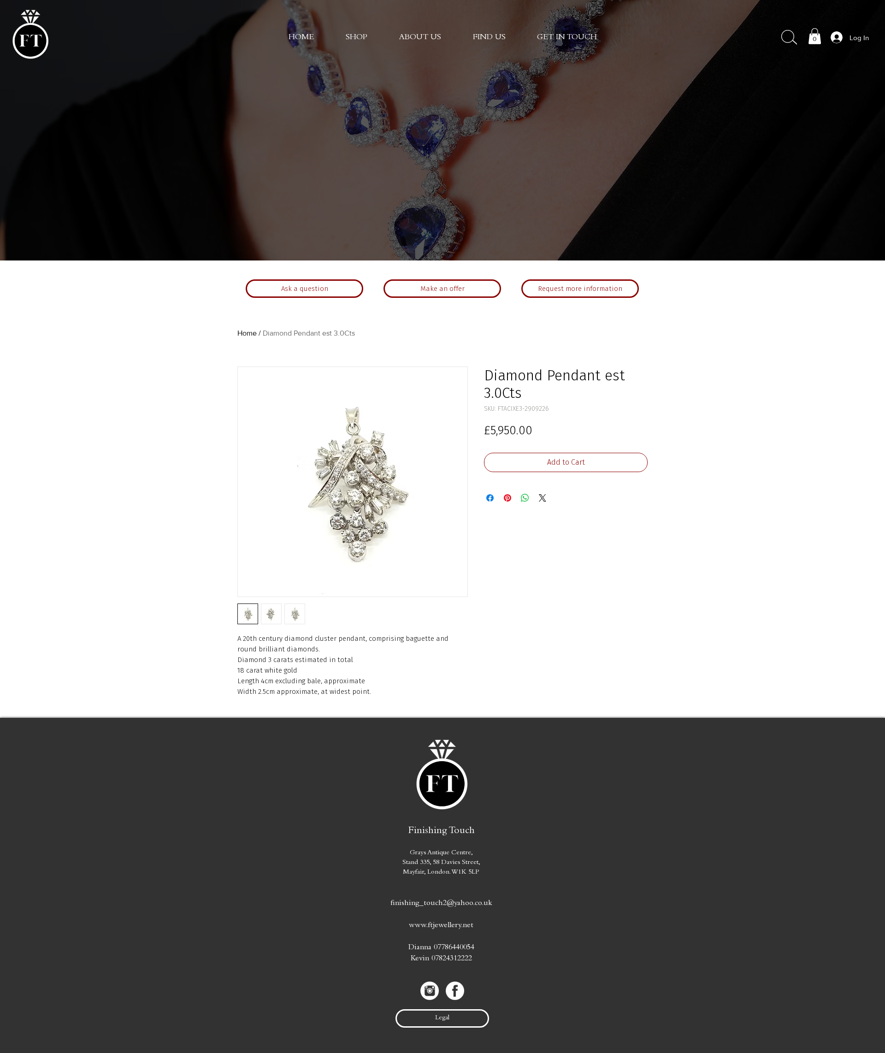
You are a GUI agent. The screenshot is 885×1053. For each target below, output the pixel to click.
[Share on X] (542, 497)
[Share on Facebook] (490, 497)
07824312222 (451, 959)
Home (247, 333)
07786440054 (454, 948)
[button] (567, 37)
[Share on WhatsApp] (525, 497)
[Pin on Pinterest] (507, 497)
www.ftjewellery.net (441, 926)
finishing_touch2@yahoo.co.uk (441, 904)
